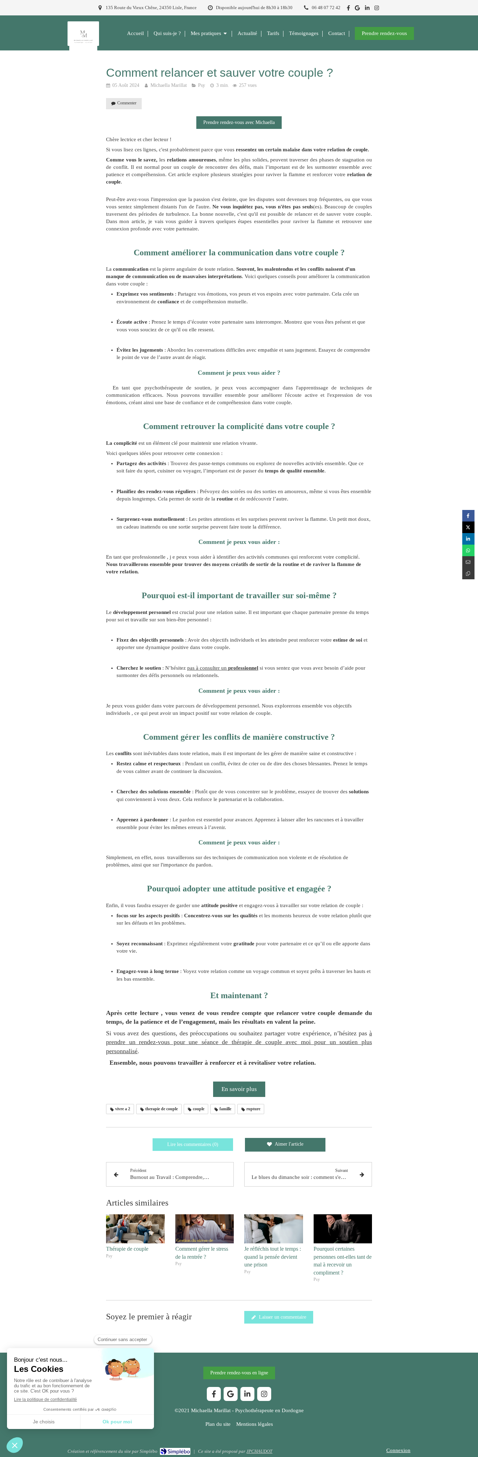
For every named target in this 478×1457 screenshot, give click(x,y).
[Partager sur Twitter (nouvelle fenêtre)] (468, 527)
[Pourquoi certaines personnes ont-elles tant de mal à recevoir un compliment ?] (343, 1229)
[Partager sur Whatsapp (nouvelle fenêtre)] (468, 550)
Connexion (398, 1450)
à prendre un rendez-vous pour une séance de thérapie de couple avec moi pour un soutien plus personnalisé (239, 1042)
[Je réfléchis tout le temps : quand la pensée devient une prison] (273, 1229)
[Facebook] (348, 9)
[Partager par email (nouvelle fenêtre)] (468, 562)
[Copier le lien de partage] (468, 573)
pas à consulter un (222, 668)
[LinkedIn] (367, 9)
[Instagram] (376, 9)
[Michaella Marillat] (83, 49)
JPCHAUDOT (259, 1451)
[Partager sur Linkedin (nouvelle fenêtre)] (468, 539)
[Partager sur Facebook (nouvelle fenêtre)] (468, 516)
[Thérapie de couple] (135, 1229)
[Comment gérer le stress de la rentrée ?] (204, 1229)
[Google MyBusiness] (357, 9)
